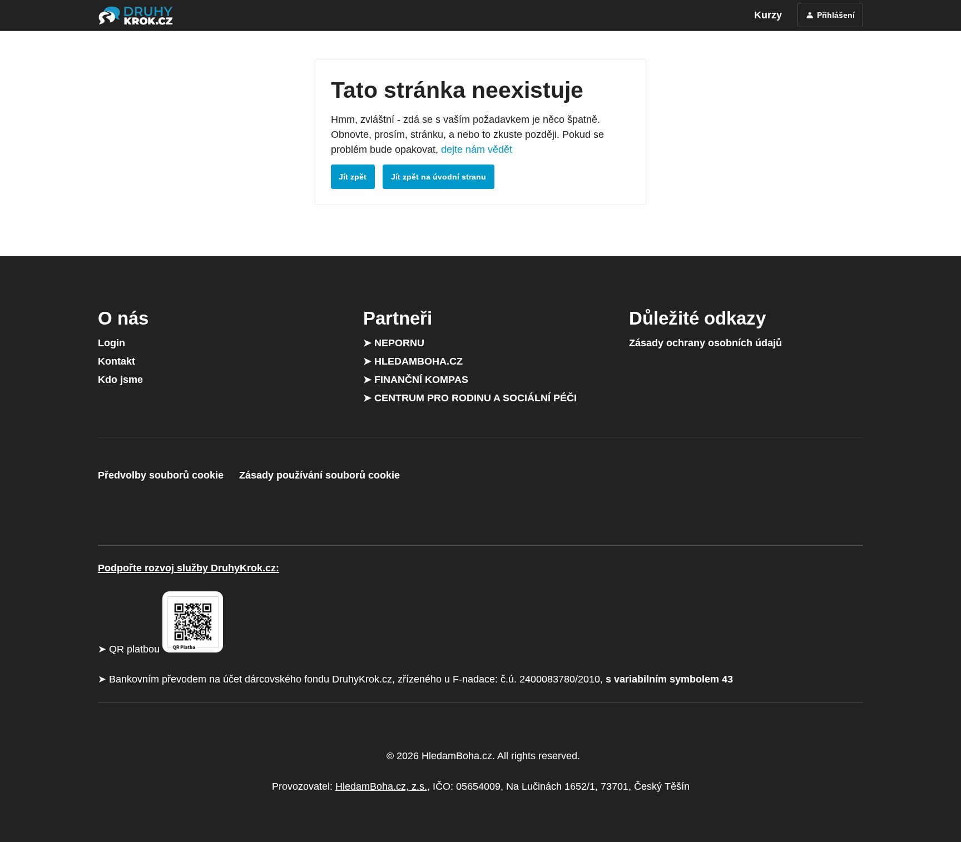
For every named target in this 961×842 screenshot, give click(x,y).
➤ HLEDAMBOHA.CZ (413, 361)
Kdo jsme (120, 379)
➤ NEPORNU (393, 342)
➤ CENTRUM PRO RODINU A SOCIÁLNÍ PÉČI (470, 397)
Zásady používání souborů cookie (319, 475)
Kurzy (768, 15)
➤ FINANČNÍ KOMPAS (415, 379)
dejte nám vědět (476, 149)
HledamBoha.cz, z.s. (381, 786)
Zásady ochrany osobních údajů (705, 342)
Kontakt (116, 361)
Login (111, 342)
